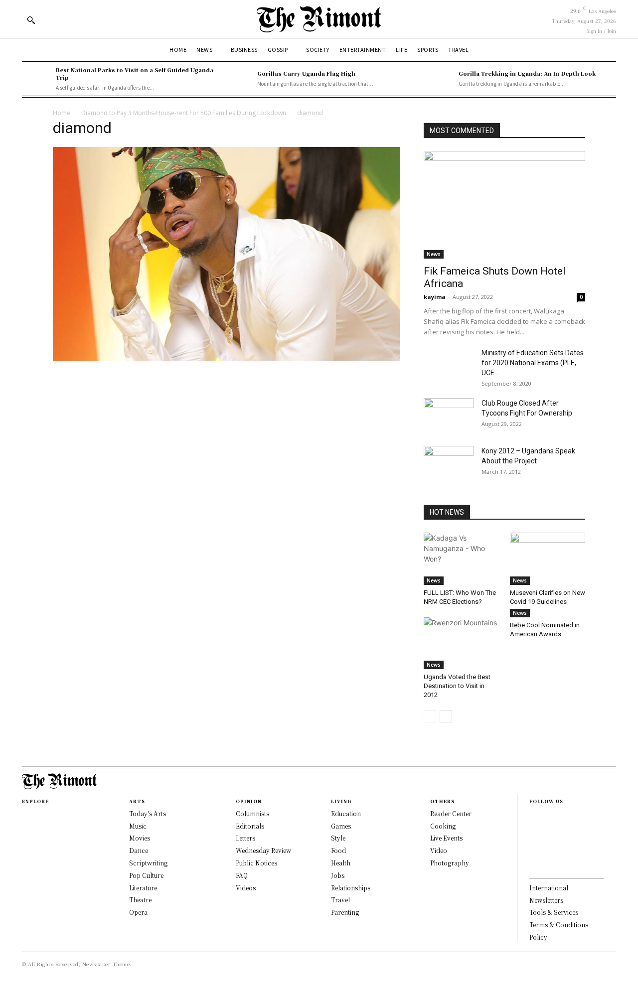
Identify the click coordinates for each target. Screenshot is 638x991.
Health (340, 862)
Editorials (250, 826)
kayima (435, 296)
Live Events (446, 838)
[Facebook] (532, 818)
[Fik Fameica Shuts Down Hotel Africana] (504, 205)
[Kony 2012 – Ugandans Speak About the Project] (449, 463)
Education (346, 813)
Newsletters (546, 900)
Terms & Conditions (558, 924)
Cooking (443, 826)
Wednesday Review (263, 850)
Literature (143, 887)
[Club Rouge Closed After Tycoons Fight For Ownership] (449, 415)
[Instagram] (532, 834)
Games (341, 826)
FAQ (242, 875)
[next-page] (446, 716)
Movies (139, 838)
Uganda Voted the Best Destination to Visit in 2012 (457, 686)
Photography (449, 862)
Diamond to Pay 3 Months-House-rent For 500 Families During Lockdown (183, 113)
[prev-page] (430, 716)
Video (438, 850)
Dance (138, 850)
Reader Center (451, 813)
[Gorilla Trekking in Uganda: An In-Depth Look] (439, 78)
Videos (246, 887)
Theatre (140, 899)
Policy (538, 937)
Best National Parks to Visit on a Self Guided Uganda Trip (134, 73)
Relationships (350, 887)
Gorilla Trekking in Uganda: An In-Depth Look (527, 73)
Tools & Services (553, 912)
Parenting (345, 912)
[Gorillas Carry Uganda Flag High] (237, 78)
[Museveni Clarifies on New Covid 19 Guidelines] (548, 558)
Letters (245, 838)
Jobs (337, 875)
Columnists (252, 813)
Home (61, 113)
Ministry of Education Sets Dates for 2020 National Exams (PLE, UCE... (532, 363)
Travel (340, 899)
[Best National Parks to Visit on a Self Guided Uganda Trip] (36, 78)
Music (138, 826)
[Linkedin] (532, 849)
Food (338, 850)
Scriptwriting (148, 862)
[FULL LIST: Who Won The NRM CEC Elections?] (461, 558)
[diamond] (226, 358)
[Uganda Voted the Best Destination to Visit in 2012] (461, 643)
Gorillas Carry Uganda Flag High (306, 73)
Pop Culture (146, 875)
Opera (138, 912)
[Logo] (319, 19)
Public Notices (256, 862)
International (548, 887)
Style (338, 838)
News (434, 254)
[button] (31, 20)
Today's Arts (147, 813)
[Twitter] (532, 865)
